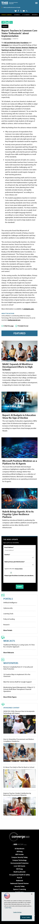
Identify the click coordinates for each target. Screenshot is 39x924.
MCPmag (19, 869)
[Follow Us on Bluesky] (16, 11)
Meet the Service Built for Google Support (17, 682)
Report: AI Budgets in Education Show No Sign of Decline (19, 416)
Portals (8, 598)
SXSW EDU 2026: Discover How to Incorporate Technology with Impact (19, 712)
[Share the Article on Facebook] (3, 22)
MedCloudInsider (20, 872)
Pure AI (19, 878)
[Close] (32, 894)
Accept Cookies (26, 917)
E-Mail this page (9, 326)
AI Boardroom (19, 849)
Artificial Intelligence (10, 602)
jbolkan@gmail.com (14, 320)
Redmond (19, 880)
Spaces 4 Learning (19, 889)
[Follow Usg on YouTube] (24, 11)
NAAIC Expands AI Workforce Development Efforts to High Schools (17, 366)
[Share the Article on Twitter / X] (11, 22)
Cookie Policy (8, 907)
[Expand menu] (36, 3)
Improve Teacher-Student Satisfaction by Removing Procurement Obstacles (17, 794)
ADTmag (19, 851)
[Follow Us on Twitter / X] (21, 11)
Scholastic (5, 45)
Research (35, 14)
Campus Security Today (19, 857)
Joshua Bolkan (7, 39)
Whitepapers (10, 663)
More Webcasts (8, 652)
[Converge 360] (19, 836)
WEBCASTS (9, 640)
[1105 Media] (20, 844)
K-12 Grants (26, 14)
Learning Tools (8, 614)
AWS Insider (19, 854)
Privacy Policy (19, 568)
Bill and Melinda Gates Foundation (16, 43)
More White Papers (10, 697)
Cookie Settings (17, 912)
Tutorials (17, 14)
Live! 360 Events (19, 866)
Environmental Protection (19, 863)
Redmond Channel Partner (19, 883)
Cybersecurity (8, 608)
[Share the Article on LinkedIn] (7, 22)
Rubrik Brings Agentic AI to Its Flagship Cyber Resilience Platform (18, 514)
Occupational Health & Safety (19, 875)
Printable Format (23, 326)
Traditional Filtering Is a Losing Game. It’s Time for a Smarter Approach (19, 646)
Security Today (20, 886)
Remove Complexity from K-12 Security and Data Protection (18, 668)
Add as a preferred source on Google (11, 7)
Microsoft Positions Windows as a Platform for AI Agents (19, 462)
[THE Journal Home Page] (9, 3)
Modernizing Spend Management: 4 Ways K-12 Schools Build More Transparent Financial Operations (19, 689)
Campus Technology (19, 860)
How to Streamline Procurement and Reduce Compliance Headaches (18, 740)
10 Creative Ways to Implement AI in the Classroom (16, 675)
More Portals (7, 630)
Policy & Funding (9, 619)
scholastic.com (28, 309)
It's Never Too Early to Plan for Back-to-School (18, 767)
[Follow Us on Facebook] (18, 11)
